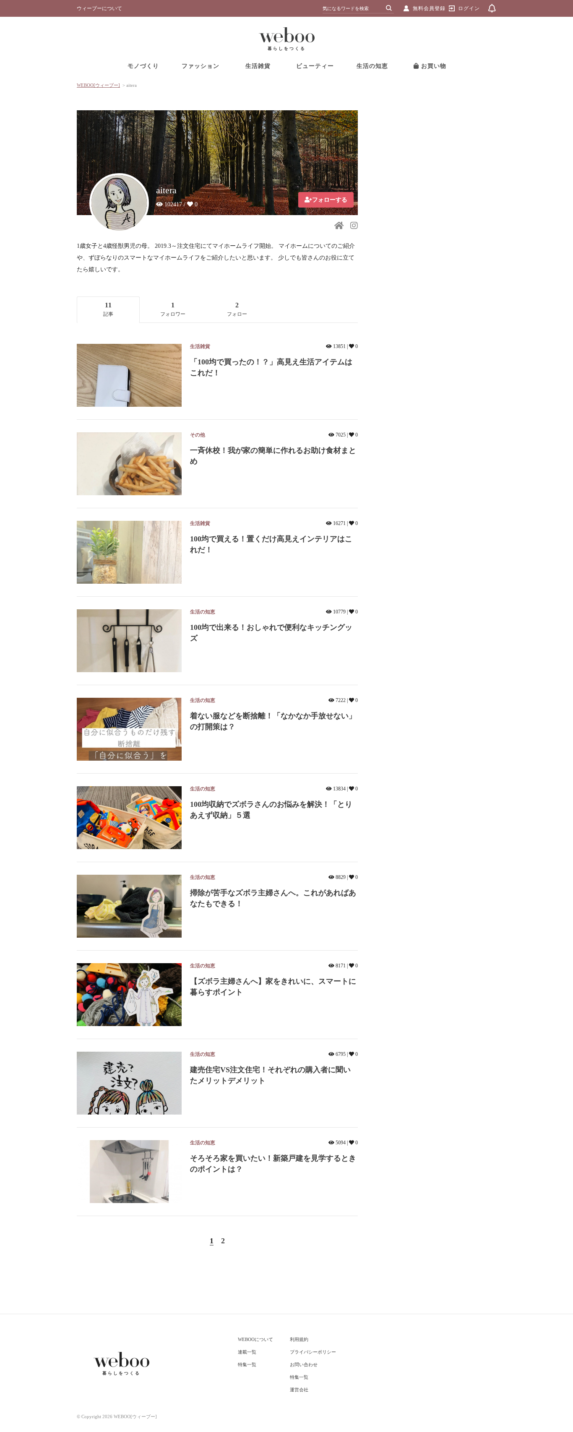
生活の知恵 (372, 66)
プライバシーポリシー (313, 1351)
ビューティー (315, 66)
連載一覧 (247, 1351)
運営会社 (299, 1389)
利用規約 (299, 1339)
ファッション (200, 66)
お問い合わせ (304, 1364)
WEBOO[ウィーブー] (98, 85)
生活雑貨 (258, 66)
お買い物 (432, 66)
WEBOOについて (255, 1339)
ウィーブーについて (99, 8)
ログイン (469, 8)
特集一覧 (247, 1364)
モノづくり (143, 66)
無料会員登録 (429, 8)
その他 (197, 435)
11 (108, 309)
